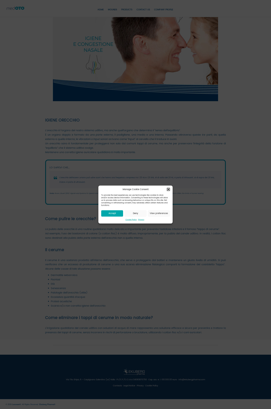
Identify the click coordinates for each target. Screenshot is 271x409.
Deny (135, 213)
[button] (168, 189)
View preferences (159, 213)
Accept (112, 213)
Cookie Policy (131, 219)
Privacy (141, 219)
